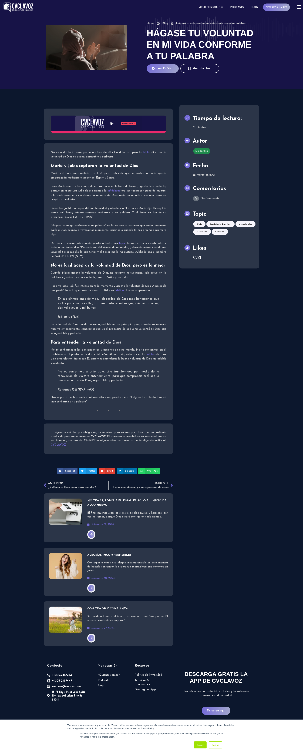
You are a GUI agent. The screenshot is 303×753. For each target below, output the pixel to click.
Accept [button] (200, 744)
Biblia (146, 152)
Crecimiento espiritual (220, 224)
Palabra (151, 354)
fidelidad (120, 290)
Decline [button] (215, 744)
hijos (122, 243)
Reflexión (219, 232)
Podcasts (237, 7)
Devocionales (245, 224)
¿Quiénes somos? (211, 7)
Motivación (202, 232)
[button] (67, 471)
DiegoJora (201, 151)
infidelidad (113, 190)
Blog (254, 7)
